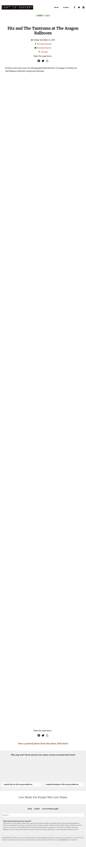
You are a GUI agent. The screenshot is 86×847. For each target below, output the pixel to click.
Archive (66, 7)
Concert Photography (50, 809)
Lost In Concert (17, 7)
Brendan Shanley (44, 44)
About (56, 7)
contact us (64, 840)
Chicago (44, 52)
